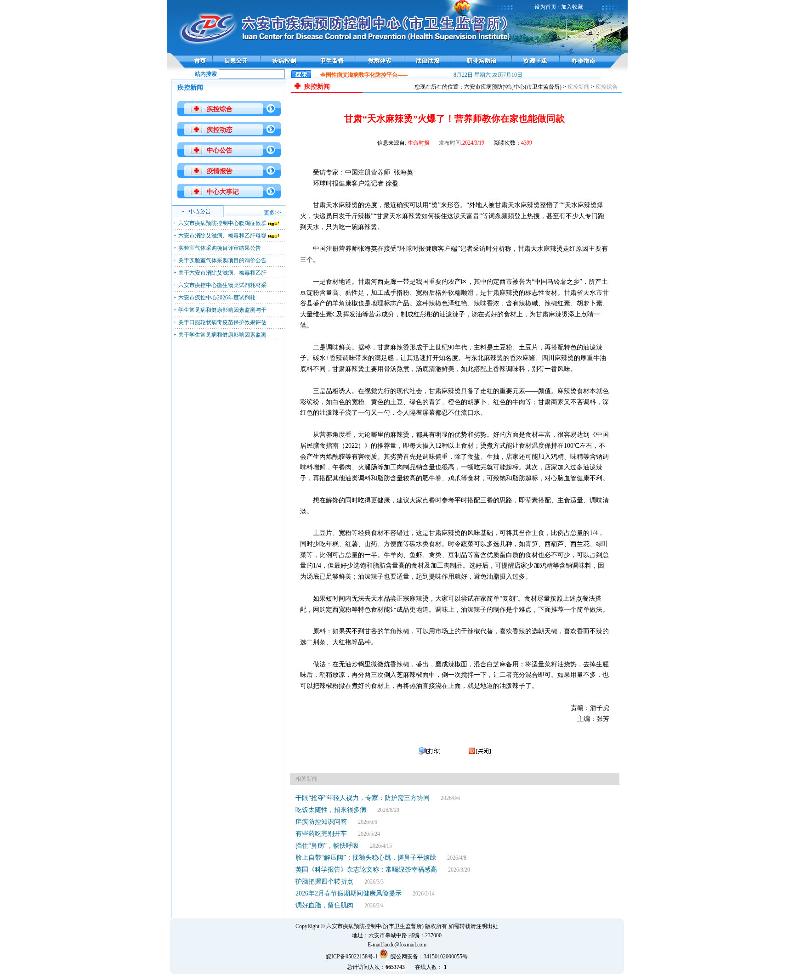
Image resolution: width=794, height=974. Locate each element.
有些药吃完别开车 (321, 833)
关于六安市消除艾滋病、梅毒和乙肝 (222, 273)
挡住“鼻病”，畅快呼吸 (327, 845)
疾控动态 (220, 129)
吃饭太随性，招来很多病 (330, 809)
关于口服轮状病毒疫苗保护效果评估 (222, 322)
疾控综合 (220, 109)
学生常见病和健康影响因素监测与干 (222, 310)
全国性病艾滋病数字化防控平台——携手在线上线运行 (380, 75)
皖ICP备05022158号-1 (352, 956)
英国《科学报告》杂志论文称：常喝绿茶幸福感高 (366, 869)
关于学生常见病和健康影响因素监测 (222, 335)
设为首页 (545, 7)
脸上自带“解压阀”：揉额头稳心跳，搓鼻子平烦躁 (365, 857)
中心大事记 (223, 191)
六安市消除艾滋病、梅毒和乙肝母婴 (222, 235)
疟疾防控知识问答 (321, 821)
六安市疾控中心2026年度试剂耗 (216, 297)
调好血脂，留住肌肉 (324, 905)
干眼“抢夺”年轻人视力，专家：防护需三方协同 (362, 797)
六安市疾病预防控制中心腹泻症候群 (222, 223)
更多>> (272, 212)
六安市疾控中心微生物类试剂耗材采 (222, 285)
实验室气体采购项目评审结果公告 (219, 248)
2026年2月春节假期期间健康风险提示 (348, 893)
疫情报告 (220, 171)
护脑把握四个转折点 (324, 881)
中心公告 (220, 150)
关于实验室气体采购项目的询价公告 (222, 260)
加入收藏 (572, 7)
